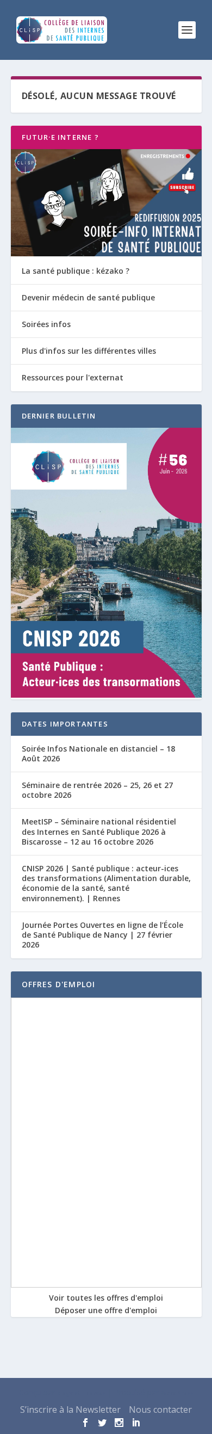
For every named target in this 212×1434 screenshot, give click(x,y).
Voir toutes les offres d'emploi (106, 1298)
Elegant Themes (81, 1393)
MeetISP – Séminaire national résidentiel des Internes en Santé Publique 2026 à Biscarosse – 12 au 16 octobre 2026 (99, 831)
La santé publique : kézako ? (75, 271)
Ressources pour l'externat (72, 377)
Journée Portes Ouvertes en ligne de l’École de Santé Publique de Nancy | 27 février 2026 (102, 935)
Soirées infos (46, 324)
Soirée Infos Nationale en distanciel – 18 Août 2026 (98, 753)
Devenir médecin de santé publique (88, 297)
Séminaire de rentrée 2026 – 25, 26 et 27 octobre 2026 (97, 790)
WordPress (177, 1393)
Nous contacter (160, 1409)
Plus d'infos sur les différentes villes (89, 351)
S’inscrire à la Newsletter (70, 1409)
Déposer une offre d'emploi (106, 1310)
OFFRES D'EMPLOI (59, 984)
